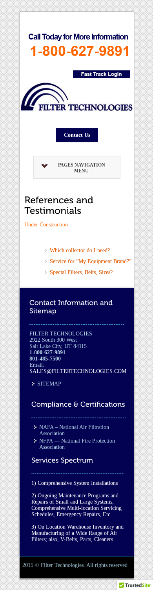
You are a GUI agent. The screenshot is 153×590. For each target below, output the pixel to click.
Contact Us (77, 135)
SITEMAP (49, 384)
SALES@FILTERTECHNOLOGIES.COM (77, 371)
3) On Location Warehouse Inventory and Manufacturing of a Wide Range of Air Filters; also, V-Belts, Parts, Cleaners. (77, 533)
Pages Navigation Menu (81, 168)
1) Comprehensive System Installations (74, 483)
